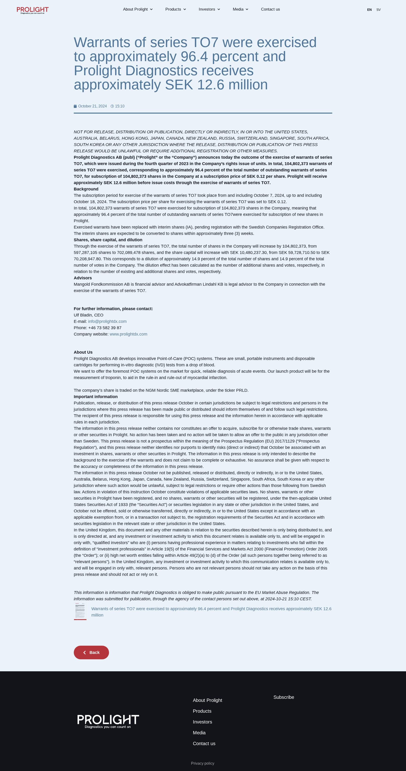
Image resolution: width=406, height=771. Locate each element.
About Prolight (135, 9)
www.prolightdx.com (128, 334)
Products (173, 9)
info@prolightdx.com (107, 321)
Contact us (270, 9)
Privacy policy (203, 763)
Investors (207, 9)
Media (238, 9)
